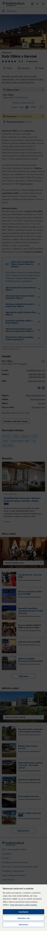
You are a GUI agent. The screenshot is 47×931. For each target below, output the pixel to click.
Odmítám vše (23, 918)
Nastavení (23, 924)
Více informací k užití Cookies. (23, 905)
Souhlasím (23, 912)
